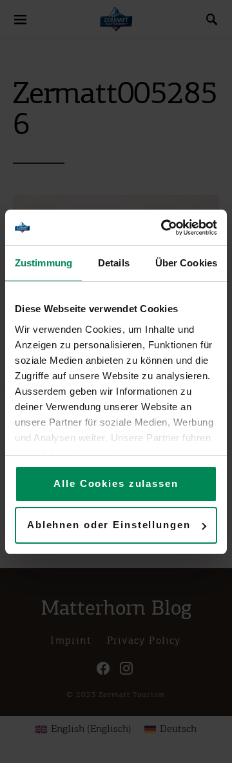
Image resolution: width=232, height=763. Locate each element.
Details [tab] (114, 262)
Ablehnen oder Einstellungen (109, 524)
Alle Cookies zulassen (115, 483)
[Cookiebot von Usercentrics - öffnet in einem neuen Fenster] (163, 227)
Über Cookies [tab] (186, 262)
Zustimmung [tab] (43, 262)
